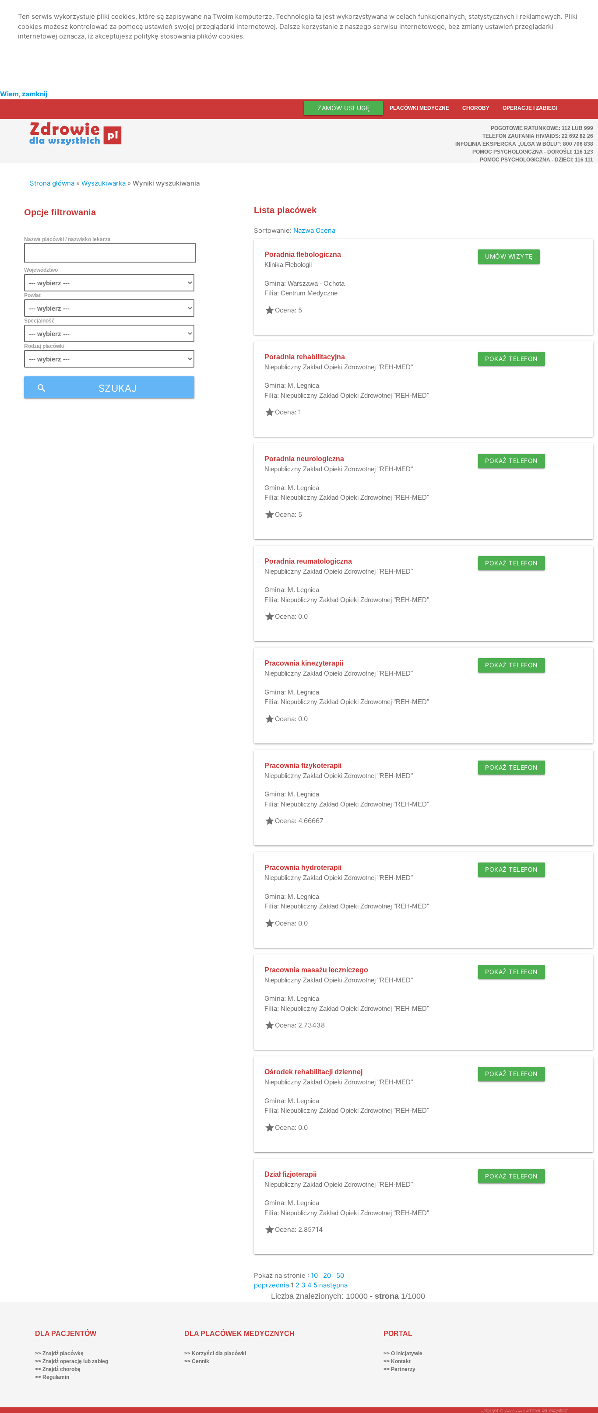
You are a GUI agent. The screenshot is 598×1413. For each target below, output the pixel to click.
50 (340, 1275)
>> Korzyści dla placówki (215, 1353)
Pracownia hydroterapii (302, 867)
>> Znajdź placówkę (59, 1353)
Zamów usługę (343, 108)
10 (314, 1275)
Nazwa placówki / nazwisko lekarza (67, 239)
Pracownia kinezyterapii (303, 663)
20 (327, 1275)
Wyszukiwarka (103, 183)
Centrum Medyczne (309, 293)
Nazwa (303, 230)
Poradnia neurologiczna (304, 459)
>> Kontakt (397, 1361)
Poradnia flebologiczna (302, 254)
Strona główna (52, 183)
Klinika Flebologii (288, 264)
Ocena (325, 230)
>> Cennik (196, 1361)
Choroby (475, 108)
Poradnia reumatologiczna (308, 561)
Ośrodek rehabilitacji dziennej (313, 1072)
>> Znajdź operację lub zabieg (71, 1361)
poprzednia (271, 1285)
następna (333, 1285)
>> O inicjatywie (402, 1353)
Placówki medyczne (419, 108)
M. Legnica (303, 385)
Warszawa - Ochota (316, 283)
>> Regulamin (52, 1377)
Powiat (32, 295)
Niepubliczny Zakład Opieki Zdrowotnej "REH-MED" (338, 367)
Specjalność (39, 321)
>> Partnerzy (399, 1369)
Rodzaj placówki (44, 346)
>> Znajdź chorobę (58, 1369)
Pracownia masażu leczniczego (316, 970)
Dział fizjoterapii (290, 1174)
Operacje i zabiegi (530, 108)
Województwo (41, 270)
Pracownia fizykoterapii (302, 765)
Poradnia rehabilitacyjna (304, 357)
